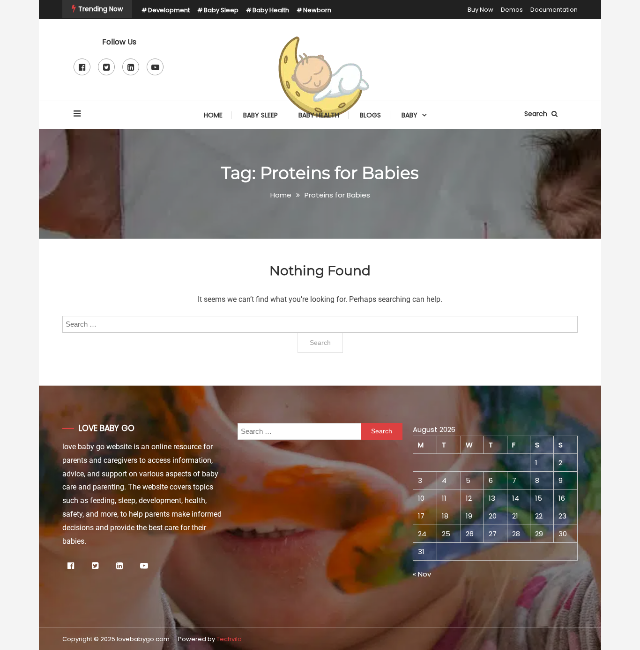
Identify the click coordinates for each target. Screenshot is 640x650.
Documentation (554, 9)
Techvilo (229, 639)
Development (169, 10)
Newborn (317, 10)
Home (213, 115)
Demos (512, 9)
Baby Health (271, 10)
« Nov (422, 574)
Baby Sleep (221, 10)
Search (536, 113)
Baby (409, 115)
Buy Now (480, 9)
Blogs (370, 115)
